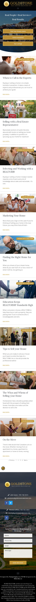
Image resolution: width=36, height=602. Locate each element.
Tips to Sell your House (14, 348)
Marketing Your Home (14, 215)
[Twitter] (11, 503)
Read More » (6, 94)
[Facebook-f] (6, 503)
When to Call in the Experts (17, 77)
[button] (18, 8)
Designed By (4, 577)
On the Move (9, 439)
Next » (26, 460)
